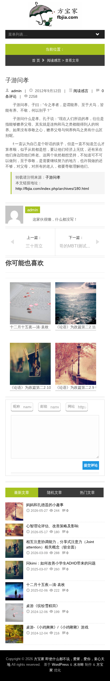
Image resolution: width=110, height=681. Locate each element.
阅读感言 (54, 60)
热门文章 (87, 492)
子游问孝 (52, 177)
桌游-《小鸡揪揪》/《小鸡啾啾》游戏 (57, 627)
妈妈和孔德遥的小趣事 (45, 505)
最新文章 (21, 492)
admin (16, 91)
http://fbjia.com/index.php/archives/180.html (52, 188)
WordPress (60, 665)
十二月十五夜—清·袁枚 (45, 584)
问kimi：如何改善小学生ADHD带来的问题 (61, 563)
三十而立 (34, 246)
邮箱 (43, 406)
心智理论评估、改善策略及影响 (52, 526)
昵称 (16, 406)
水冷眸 (78, 665)
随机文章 (54, 492)
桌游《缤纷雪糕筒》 (43, 606)
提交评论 (91, 465)
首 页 (36, 60)
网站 (71, 406)
